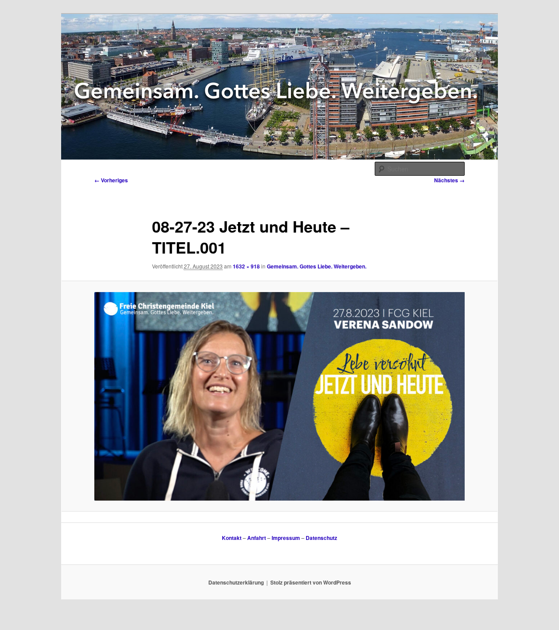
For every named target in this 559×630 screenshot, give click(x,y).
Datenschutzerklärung (236, 582)
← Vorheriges (111, 180)
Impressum (286, 538)
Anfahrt (256, 538)
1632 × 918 (246, 266)
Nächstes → (449, 180)
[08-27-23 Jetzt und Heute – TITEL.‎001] (279, 396)
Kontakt (232, 538)
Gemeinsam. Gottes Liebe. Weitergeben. (316, 266)
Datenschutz (321, 538)
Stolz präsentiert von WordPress (310, 582)
